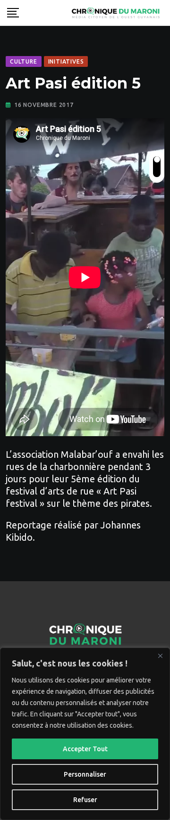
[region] (85, 734)
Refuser (85, 800)
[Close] (160, 655)
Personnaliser (85, 774)
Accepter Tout (85, 749)
